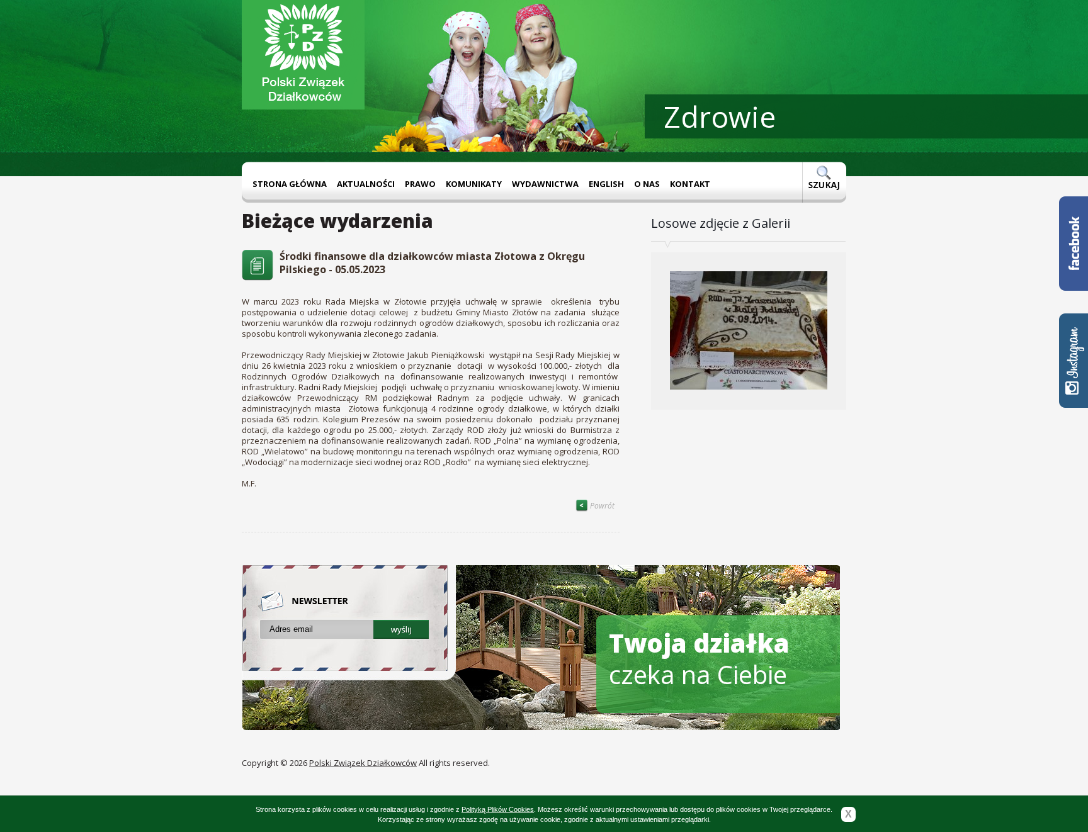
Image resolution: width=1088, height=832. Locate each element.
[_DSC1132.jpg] (748, 404)
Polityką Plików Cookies (498, 809)
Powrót (601, 505)
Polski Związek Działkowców (363, 762)
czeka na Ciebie (699, 659)
